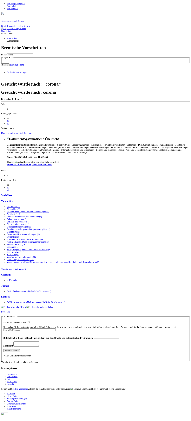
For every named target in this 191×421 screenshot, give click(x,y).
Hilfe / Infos (12, 381)
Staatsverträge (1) (15, 252)
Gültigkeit (5, 275)
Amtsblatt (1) (14, 214)
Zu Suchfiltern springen (17, 72)
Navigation (6, 31)
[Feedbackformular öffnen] (13, 307)
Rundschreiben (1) (16, 244)
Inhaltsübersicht (14, 409)
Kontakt (10, 384)
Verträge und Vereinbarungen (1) (21, 257)
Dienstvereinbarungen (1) (18, 224)
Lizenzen (5, 297)
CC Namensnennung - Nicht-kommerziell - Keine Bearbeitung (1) (36, 302)
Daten (9, 379)
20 (8, 121)
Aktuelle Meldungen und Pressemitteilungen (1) (28, 211)
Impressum (11, 406)
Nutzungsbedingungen (17, 398)
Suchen (5, 65)
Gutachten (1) (13, 237)
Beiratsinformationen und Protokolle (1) (24, 216)
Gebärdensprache (8, 26)
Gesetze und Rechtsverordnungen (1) (23, 234)
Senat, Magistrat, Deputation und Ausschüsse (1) (28, 249)
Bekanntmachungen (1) (17, 219)
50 (8, 123)
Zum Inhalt (11, 6)
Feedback (5, 312)
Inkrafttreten (13, 133)
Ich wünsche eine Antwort (15, 322)
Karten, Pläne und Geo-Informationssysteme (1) (28, 242)
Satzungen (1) (13, 247)
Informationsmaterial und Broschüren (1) (25, 239)
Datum (4, 133)
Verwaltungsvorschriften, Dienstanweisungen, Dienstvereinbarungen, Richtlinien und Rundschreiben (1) (53, 262)
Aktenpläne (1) (13, 209)
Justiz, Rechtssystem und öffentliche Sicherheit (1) (29, 291)
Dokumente (12, 374)
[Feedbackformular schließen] (39, 307)
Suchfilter (6, 195)
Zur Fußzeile (12, 8)
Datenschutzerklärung (16, 404)
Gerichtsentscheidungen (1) (19, 227)
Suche (4, 54)
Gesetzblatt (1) (13, 232)
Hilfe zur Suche (17, 65)
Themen (5, 286)
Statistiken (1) (13, 254)
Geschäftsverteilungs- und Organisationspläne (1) (28, 229)
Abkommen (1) (13, 206)
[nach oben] (4, 418)
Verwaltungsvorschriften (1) (20, 259)
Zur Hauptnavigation (16, 3)
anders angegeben (20, 389)
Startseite (11, 393)
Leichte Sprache (23, 26)
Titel (21, 133)
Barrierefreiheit (13, 401)
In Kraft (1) (12, 280)
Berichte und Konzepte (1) (18, 222)
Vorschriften (12, 38)
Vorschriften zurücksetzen (13, 269)
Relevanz (27, 133)
